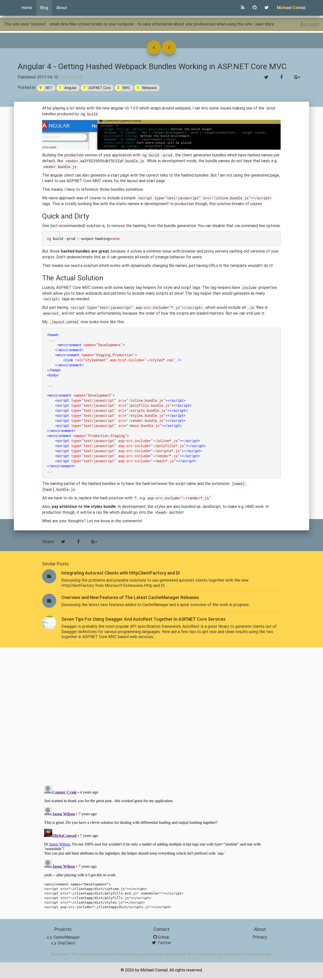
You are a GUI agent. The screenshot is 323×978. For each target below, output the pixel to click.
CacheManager (63, 937)
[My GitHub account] (254, 8)
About (61, 7)
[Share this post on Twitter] (266, 77)
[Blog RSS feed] (242, 8)
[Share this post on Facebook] (281, 77)
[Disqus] (161, 716)
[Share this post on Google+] (297, 77)
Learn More (264, 24)
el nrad (291, 7)
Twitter (163, 942)
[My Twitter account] (267, 8)
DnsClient (63, 943)
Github (163, 937)
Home (26, 7)
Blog (44, 7)
